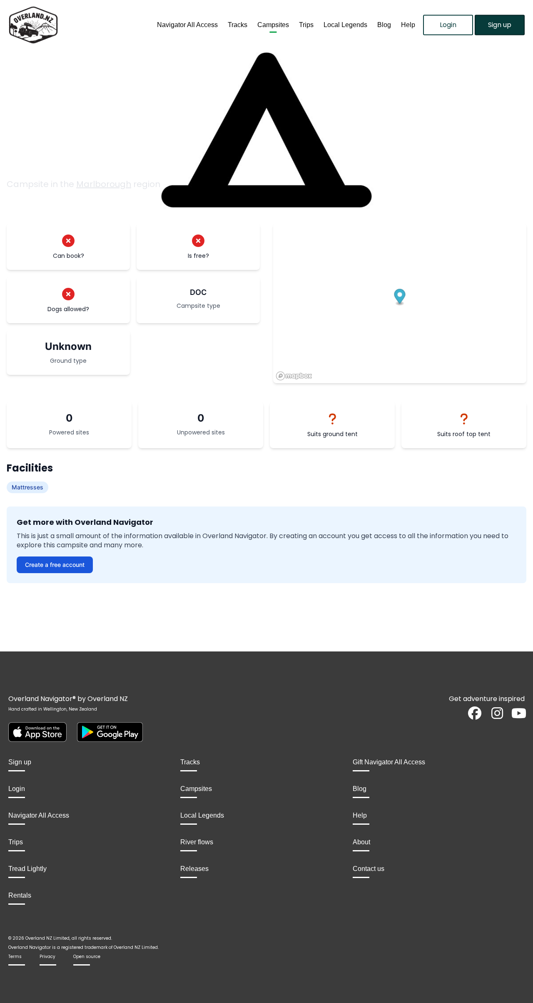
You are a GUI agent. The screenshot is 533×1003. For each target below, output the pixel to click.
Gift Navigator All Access (389, 762)
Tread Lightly (27, 868)
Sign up (499, 25)
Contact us (368, 868)
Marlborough (103, 184)
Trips (306, 24)
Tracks (237, 24)
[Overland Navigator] (66, 25)
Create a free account (55, 564)
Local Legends (345, 24)
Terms (15, 956)
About (361, 842)
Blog (384, 24)
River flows (196, 842)
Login (448, 25)
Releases (194, 868)
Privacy (47, 956)
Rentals (19, 895)
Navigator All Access (187, 24)
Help (408, 24)
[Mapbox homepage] (294, 376)
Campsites (273, 24)
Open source (86, 956)
